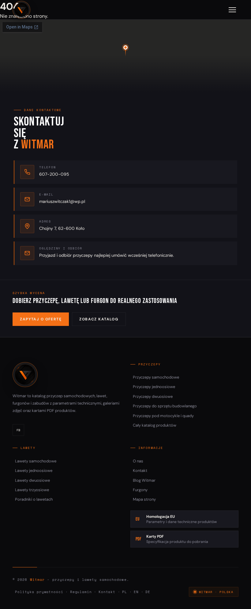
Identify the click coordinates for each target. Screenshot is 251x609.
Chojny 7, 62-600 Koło (61, 228)
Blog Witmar (144, 480)
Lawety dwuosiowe (32, 480)
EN (136, 591)
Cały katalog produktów (154, 425)
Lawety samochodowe (35, 461)
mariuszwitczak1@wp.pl (62, 201)
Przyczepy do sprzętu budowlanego (165, 406)
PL (124, 591)
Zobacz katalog (98, 319)
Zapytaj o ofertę (41, 319)
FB (18, 430)
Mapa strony (144, 499)
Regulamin (81, 591)
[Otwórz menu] (232, 10)
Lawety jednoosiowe (33, 470)
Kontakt (140, 470)
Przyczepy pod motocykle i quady (163, 415)
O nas (138, 461)
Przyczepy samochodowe (156, 377)
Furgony (140, 489)
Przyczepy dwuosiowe (153, 396)
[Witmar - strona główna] (21, 10)
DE (147, 591)
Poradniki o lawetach (34, 499)
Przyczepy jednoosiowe (154, 386)
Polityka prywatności (39, 591)
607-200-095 (54, 174)
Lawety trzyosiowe (32, 489)
